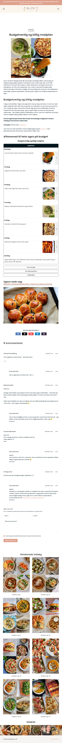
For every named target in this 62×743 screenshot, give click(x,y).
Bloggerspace (12, 739)
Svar (56, 353)
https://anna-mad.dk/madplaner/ (33, 498)
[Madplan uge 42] (45, 696)
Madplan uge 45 (16, 676)
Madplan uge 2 (16, 594)
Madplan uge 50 (45, 594)
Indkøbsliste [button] (31, 275)
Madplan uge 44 (45, 676)
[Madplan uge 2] (16, 574)
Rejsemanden (8, 385)
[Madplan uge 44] (45, 656)
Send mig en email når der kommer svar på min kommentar (23, 536)
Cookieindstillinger (54, 739)
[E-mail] (44, 333)
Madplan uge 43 (16, 716)
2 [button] (56, 193)
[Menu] (58, 9)
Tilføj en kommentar (11, 521)
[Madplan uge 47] (16, 615)
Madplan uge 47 (16, 635)
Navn (7, 516)
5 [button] (56, 247)
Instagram (43, 129)
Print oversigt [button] (31, 267)
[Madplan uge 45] (16, 656)
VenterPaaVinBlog (10, 353)
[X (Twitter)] (24, 333)
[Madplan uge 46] (45, 615)
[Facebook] (18, 333)
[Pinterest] (31, 333)
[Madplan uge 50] (45, 574)
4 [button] (56, 176)
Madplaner (31, 29)
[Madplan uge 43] (16, 696)
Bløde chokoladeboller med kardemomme (28, 284)
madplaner (22, 125)
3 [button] (56, 158)
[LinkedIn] (37, 333)
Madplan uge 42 (45, 716)
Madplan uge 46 (45, 635)
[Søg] (4, 9)
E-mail (35, 516)
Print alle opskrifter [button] (31, 271)
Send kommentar (10, 540)
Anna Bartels (14, 452)
